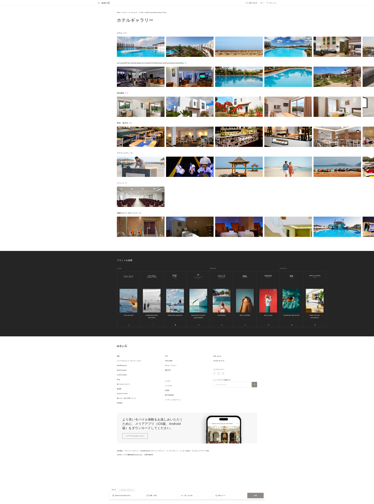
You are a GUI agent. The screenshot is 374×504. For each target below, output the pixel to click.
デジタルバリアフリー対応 (200, 451)
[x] (223, 373)
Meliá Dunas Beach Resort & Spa (155, 12)
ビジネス (167, 381)
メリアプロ (168, 386)
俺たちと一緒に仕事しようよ (126, 398)
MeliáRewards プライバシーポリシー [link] (152, 451)
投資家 (119, 389)
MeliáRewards (121, 365)
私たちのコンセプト (123, 384)
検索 (255, 495)
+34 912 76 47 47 (218, 361)
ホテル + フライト (171, 365)
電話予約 (168, 370)
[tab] (114, 490)
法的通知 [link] (120, 451)
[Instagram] (218, 373)
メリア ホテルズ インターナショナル (129, 361)
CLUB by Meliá (122, 375)
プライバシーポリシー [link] (131, 451)
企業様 (167, 390)
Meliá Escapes (122, 370)
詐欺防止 (120, 403)
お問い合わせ (217, 356)
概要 (118, 356)
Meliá (118, 12)
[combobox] (262, 3)
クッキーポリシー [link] (172, 451)
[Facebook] (214, 373)
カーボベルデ (133, 12)
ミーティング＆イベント (173, 400)
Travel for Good (122, 393)
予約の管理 (168, 361)
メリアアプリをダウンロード (135, 436)
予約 (166, 356)
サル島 (141, 12)
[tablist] (187, 490)
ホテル (125, 12)
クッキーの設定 (185, 451)
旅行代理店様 (169, 395)
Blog (118, 379)
